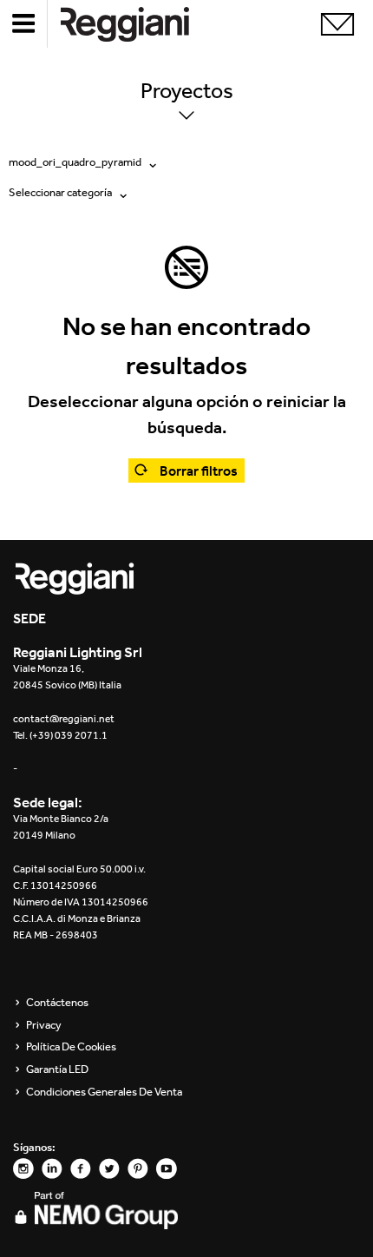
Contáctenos (57, 1003)
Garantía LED (57, 1069)
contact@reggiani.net (64, 719)
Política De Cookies (71, 1047)
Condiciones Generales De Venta (104, 1092)
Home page (139, 24)
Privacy (44, 1025)
